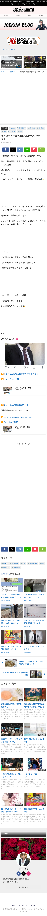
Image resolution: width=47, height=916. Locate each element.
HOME (6, 15)
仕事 (20, 131)
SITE (29, 15)
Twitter (41, 15)
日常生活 (4, 128)
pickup (13, 128)
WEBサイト (23, 887)
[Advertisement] (23, 98)
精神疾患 (32, 128)
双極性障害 (22, 128)
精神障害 (41, 128)
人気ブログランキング (9, 49)
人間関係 (13, 131)
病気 (5, 131)
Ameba (18, 15)
